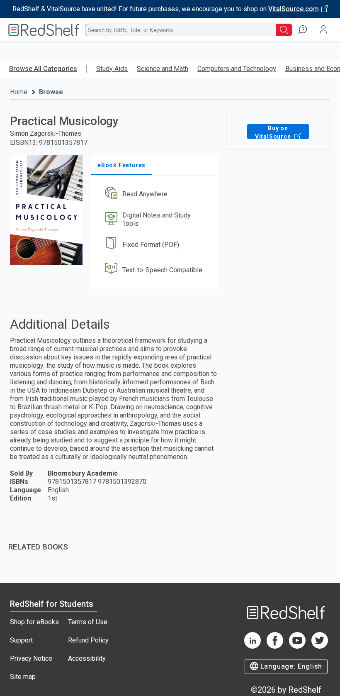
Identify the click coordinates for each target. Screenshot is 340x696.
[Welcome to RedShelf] (44, 30)
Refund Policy (88, 640)
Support (21, 640)
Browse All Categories (43, 69)
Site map (23, 677)
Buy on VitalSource (274, 132)
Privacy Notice (31, 658)
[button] (154, 194)
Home (18, 92)
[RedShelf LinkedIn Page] (252, 646)
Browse (51, 92)
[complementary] (170, 541)
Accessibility (87, 658)
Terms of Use (87, 622)
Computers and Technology (236, 69)
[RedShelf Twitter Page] (319, 646)
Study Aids (112, 69)
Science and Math (162, 69)
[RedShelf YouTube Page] (297, 646)
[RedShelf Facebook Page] (275, 646)
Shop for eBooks (34, 622)
